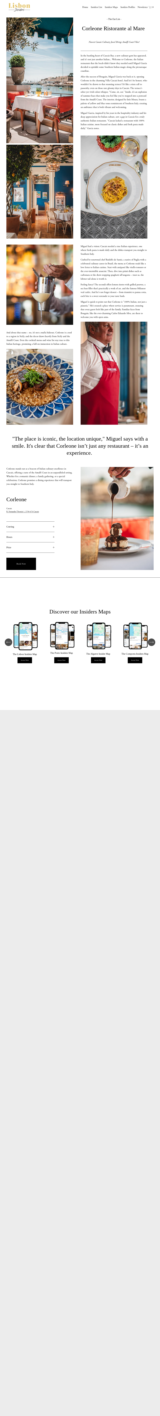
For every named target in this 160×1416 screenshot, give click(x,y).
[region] (80, 642)
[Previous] (8, 642)
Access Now (25, 660)
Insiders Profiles (127, 7)
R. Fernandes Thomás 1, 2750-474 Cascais (22, 511)
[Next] (151, 642)
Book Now (21, 564)
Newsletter (143, 7)
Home (85, 7)
